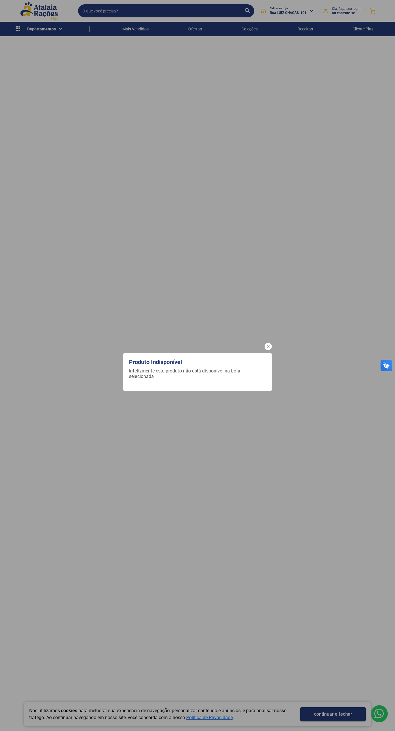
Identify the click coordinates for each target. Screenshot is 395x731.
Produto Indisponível (155, 362)
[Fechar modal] (268, 346)
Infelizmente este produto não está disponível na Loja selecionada (185, 373)
